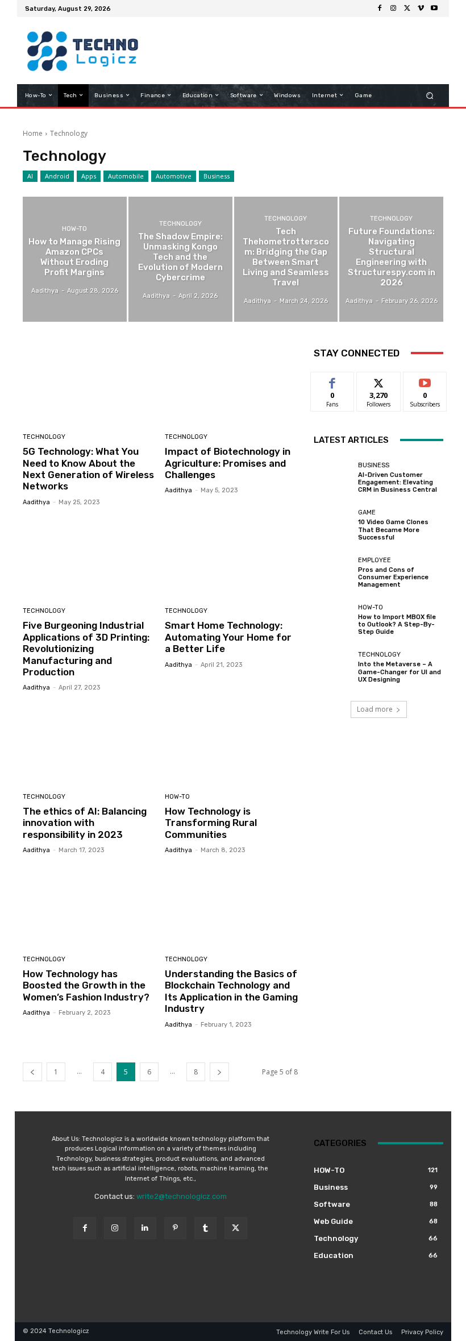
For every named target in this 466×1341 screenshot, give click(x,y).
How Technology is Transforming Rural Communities (211, 823)
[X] (407, 8)
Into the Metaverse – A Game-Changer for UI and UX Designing (399, 672)
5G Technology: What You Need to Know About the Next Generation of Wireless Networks (88, 469)
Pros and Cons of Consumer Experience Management (393, 577)
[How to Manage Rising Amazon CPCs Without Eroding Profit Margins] (75, 259)
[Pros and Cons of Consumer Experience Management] (333, 572)
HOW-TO (74, 229)
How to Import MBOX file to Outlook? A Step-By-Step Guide (397, 624)
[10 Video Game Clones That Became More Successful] (333, 525)
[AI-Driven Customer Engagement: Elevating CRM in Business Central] (333, 478)
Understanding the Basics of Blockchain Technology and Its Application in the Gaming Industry (231, 991)
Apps (88, 176)
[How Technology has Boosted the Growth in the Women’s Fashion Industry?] (89, 906)
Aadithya (36, 502)
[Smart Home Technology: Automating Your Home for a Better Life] (231, 558)
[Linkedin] (145, 1228)
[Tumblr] (205, 1228)
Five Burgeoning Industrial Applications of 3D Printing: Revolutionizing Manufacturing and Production (86, 649)
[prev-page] (32, 1071)
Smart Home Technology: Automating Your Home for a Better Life (228, 637)
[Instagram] (393, 8)
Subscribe (425, 380)
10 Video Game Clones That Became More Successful (393, 529)
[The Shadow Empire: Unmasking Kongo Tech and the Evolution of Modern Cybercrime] (180, 259)
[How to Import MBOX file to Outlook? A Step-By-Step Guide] (333, 620)
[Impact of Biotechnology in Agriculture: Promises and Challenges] (231, 384)
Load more (375, 709)
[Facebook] (379, 8)
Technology (180, 224)
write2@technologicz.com (181, 1196)
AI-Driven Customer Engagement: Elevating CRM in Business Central (397, 482)
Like (332, 380)
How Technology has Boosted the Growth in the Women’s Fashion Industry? (86, 985)
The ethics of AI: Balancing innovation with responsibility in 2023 (85, 823)
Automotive (174, 176)
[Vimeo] (420, 8)
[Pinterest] (175, 1228)
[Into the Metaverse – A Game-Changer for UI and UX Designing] (333, 667)
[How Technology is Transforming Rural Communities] (231, 744)
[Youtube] (434, 8)
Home (33, 133)
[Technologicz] (81, 50)
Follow (378, 380)
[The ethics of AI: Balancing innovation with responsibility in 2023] (89, 744)
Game (367, 512)
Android (57, 176)
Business (216, 176)
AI (30, 176)
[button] (430, 95)
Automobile (126, 176)
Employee (374, 560)
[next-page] (219, 1071)
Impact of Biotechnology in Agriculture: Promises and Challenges (227, 463)
